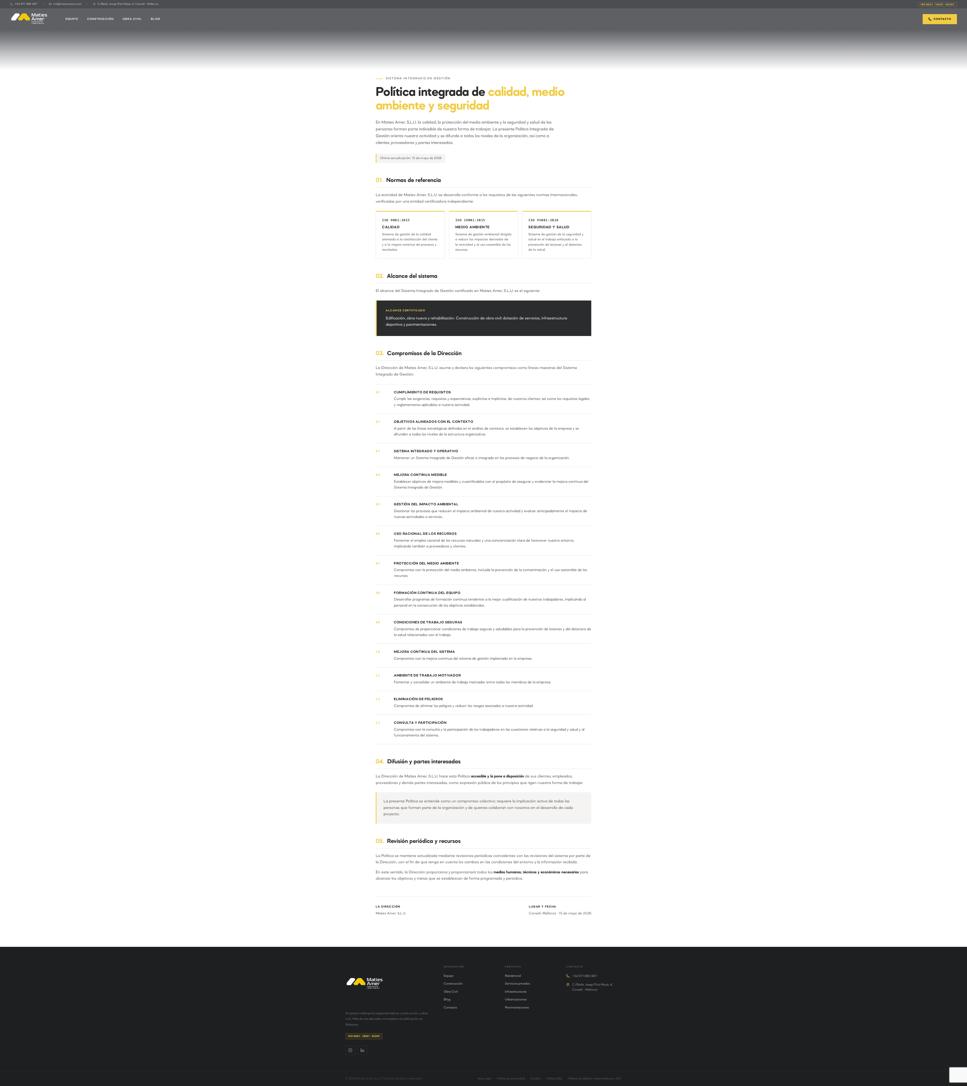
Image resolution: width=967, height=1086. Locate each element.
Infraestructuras (516, 991)
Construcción (100, 19)
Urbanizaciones (516, 999)
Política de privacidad (511, 1078)
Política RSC (554, 1078)
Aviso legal (484, 1078)
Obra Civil (132, 19)
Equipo (71, 19)
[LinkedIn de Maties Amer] (362, 1050)
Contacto (942, 19)
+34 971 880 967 (584, 976)
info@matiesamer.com (67, 4)
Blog (155, 19)
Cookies (535, 1078)
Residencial (513, 976)
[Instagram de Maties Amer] (350, 1050)
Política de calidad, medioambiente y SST (594, 1078)
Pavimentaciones (517, 1007)
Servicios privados (517, 983)
